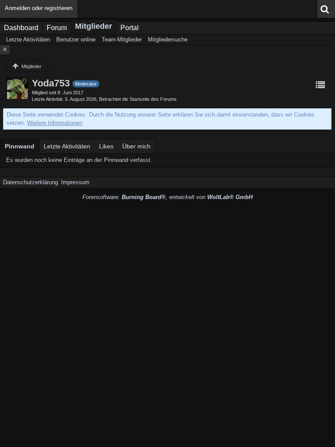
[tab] (19, 146)
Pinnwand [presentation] (19, 146)
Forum (57, 27)
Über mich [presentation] (136, 146)
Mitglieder (93, 26)
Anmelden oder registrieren (38, 8)
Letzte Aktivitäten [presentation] (67, 146)
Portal (129, 27)
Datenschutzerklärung (30, 182)
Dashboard (21, 27)
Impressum (75, 182)
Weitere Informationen (54, 123)
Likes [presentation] (106, 146)
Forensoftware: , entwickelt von (167, 197)
